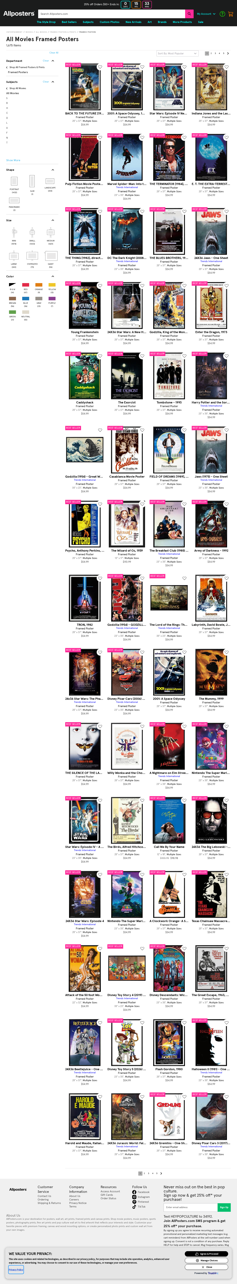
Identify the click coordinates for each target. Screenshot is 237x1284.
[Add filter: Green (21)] (12, 311)
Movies (29, 32)
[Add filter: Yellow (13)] (52, 284)
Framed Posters (87, 32)
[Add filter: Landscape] (50, 181)
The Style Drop (46, 22)
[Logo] (19, 13)
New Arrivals (133, 22)
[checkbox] (14, 235)
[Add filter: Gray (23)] (39, 297)
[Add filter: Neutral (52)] (25, 311)
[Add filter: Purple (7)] (52, 297)
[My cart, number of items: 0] (231, 14)
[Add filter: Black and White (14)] (12, 284)
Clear (46, 82)
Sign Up (224, 1207)
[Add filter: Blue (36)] (25, 297)
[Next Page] (228, 53)
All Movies (41, 32)
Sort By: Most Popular (171, 53)
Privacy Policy (16, 1269)
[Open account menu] (214, 14)
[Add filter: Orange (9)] (39, 284)
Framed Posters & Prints (63, 32)
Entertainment (15, 32)
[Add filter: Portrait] (14, 181)
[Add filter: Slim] (32, 181)
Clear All (53, 53)
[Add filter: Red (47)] (25, 284)
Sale (200, 22)
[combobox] (111, 14)
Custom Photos (109, 22)
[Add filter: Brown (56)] (12, 297)
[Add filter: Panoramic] (14, 200)
